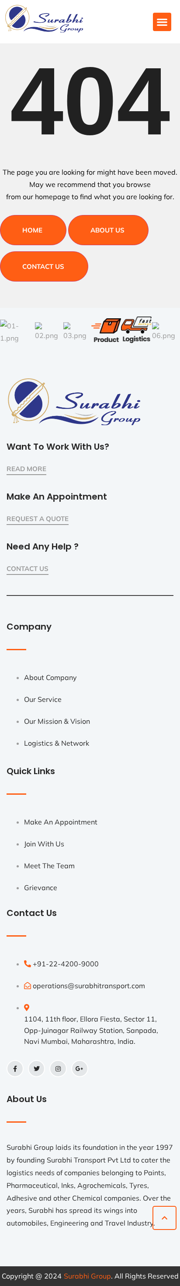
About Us (107, 230)
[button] (162, 22)
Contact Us (43, 266)
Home (32, 230)
